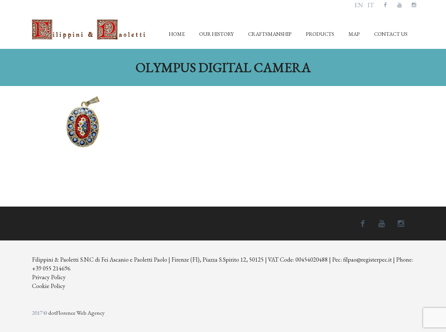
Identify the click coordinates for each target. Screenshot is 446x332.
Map (354, 34)
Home (177, 34)
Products (320, 34)
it (371, 5)
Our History (216, 34)
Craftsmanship (270, 34)
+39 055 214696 (51, 268)
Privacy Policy (49, 277)
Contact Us (390, 34)
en (358, 5)
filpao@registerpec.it (367, 259)
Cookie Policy (48, 286)
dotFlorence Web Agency (76, 312)
